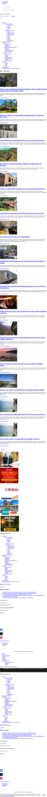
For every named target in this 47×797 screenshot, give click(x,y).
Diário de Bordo (8, 43)
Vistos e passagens (8, 58)
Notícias (6, 62)
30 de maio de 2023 (4, 319)
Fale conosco (5, 642)
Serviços (4, 52)
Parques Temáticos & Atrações (11, 47)
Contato (6, 664)
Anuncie (4, 3)
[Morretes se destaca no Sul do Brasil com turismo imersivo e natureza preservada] (8, 112)
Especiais (4, 42)
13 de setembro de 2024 (4, 146)
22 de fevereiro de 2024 (4, 219)
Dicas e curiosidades (6, 41)
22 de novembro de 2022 (5, 372)
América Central (10, 32)
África (8, 31)
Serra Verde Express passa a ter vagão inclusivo (15, 237)
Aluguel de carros (8, 57)
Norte (8, 26)
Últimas (3, 61)
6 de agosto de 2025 (4, 97)
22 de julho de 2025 (4, 122)
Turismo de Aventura (9, 50)
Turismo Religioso (8, 51)
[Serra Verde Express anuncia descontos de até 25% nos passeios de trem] (8, 411)
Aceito (44, 794)
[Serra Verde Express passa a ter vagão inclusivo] (8, 234)
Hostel (6, 55)
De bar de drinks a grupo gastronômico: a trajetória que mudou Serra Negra (17, 594)
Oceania (9, 39)
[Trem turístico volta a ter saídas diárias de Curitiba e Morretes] (8, 436)
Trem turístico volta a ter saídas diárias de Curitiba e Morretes (20, 439)
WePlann (6, 59)
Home (3, 653)
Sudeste (8, 28)
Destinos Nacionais (8, 23)
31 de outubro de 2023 (4, 268)
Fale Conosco (5, 2)
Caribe (8, 37)
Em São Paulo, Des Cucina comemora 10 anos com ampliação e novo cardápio (17, 597)
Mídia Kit (4, 645)
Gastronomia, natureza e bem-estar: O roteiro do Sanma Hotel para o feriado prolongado (19, 593)
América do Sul (10, 35)
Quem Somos (5, 1)
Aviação (6, 56)
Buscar (13, 16)
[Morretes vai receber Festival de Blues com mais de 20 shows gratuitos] (8, 387)
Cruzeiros (7, 45)
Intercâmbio (7, 46)
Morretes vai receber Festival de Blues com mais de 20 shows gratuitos (22, 390)
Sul (8, 29)
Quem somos (5, 644)
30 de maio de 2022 (4, 396)
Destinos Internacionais (9, 30)
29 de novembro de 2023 (5, 243)
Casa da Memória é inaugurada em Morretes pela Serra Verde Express (22, 140)
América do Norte (10, 33)
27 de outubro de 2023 (4, 293)
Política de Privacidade (9, 796)
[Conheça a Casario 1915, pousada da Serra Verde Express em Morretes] (8, 186)
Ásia (8, 36)
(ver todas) (2, 586)
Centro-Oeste (9, 25)
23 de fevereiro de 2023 (4, 346)
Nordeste (9, 27)
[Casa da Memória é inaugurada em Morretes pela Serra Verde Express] (8, 137)
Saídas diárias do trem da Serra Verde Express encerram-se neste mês (22, 213)
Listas (6, 65)
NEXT (3, 450)
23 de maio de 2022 (4, 421)
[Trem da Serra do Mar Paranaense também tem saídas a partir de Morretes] (8, 161)
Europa (8, 38)
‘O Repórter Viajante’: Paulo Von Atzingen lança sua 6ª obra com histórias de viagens (18, 592)
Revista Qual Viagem (9, 662)
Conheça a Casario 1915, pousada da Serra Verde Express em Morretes (22, 189)
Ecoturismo (7, 49)
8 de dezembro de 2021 (4, 445)
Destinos (4, 22)
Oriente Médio (10, 40)
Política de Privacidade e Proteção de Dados (10, 68)
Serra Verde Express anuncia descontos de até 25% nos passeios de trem (22, 414)
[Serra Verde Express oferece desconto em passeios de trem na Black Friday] (8, 361)
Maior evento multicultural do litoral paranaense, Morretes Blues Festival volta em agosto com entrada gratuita (23, 90)
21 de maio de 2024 (4, 171)
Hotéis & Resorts (8, 53)
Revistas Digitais (5, 67)
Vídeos (6, 63)
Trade (6, 66)
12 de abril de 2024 (3, 195)
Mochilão (7, 48)
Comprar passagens (8, 60)
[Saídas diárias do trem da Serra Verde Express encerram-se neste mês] (8, 210)
